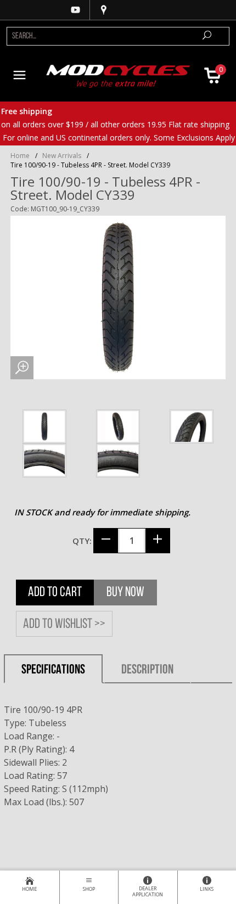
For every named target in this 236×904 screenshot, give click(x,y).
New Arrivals (61, 155)
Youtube (75, 10)
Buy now (125, 592)
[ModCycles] (118, 75)
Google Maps (103, 10)
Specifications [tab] (53, 670)
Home (20, 155)
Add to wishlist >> (64, 624)
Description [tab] (147, 670)
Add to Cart (55, 592)
